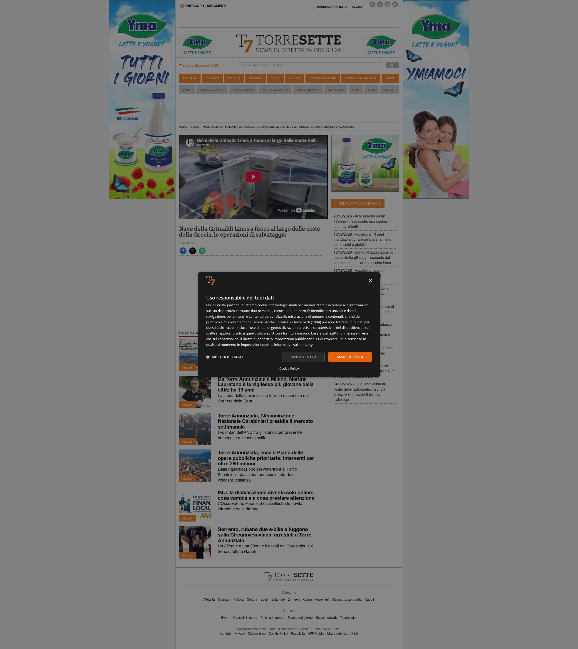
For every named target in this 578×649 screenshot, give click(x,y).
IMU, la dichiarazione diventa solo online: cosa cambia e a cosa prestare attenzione (266, 495)
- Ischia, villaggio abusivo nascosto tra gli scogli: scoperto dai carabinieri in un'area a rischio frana (363, 257)
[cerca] (392, 65)
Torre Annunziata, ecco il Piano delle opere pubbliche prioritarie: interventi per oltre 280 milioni (266, 458)
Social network (326, 617)
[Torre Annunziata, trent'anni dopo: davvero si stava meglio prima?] (195, 355)
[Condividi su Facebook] (183, 250)
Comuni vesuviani (316, 599)
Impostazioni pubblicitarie (294, 339)
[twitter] (380, 4)
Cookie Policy (278, 633)
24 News (295, 78)
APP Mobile (316, 633)
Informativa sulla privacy (293, 344)
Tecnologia (335, 89)
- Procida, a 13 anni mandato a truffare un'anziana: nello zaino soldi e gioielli (362, 239)
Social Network (308, 89)
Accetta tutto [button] (350, 357)
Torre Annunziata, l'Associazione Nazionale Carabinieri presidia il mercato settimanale (265, 421)
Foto (355, 89)
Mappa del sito (337, 633)
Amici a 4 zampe (272, 617)
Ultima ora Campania (360, 78)
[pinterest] (387, 4)
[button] (224, 356)
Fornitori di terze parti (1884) (298, 322)
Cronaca (212, 78)
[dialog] (289, 324)
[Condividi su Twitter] (192, 250)
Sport (275, 78)
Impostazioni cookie (256, 344)
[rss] (395, 4)
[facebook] (372, 4)
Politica (234, 78)
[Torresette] (289, 43)
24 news (294, 599)
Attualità (190, 78)
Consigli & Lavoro (212, 89)
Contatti (389, 89)
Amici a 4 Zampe (243, 89)
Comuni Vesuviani (323, 78)
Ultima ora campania (347, 599)
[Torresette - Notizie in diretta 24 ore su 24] (289, 576)
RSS (354, 633)
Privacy (239, 633)
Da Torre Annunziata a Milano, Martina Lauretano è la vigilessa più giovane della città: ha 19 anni (266, 384)
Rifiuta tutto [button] (303, 357)
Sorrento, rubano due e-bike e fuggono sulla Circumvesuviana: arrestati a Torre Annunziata (264, 534)
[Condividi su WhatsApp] (202, 250)
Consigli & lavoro (245, 617)
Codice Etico (257, 633)
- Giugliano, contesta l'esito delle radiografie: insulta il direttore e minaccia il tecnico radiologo (360, 391)
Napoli (390, 78)
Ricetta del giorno (274, 89)
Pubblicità (298, 633)
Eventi (186, 89)
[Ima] (365, 163)
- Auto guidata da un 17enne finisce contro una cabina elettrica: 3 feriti (360, 221)
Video (371, 89)
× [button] (370, 280)
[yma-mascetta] (197, 44)
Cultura (255, 78)
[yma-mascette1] (381, 44)
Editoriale (278, 599)
